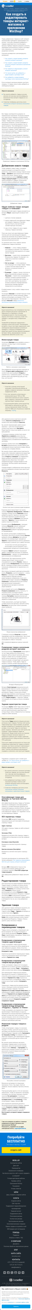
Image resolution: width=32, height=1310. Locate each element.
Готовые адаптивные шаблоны (16, 1178)
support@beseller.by (20, 1128)
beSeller (16, 1160)
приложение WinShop (11, 785)
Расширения (16, 1186)
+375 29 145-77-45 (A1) (16, 1265)
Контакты (16, 1260)
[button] (29, 5)
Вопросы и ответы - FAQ (16, 1238)
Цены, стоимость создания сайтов (16, 1195)
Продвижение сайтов (16, 1213)
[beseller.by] (16, 1280)
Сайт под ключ (16, 1203)
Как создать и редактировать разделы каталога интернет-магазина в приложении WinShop (17, 64)
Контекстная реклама (16, 1219)
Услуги (16, 1198)
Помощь (16, 1232)
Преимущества (16, 1168)
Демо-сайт (16, 1165)
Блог (16, 1250)
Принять (16, 1306)
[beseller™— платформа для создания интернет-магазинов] (8, 5)
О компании (16, 1241)
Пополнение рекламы (16, 1216)
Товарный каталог (16, 1211)
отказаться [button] (11, 1302)
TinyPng (13, 410)
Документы (16, 1244)
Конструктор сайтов (16, 1163)
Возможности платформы (16, 1171)
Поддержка (16, 1235)
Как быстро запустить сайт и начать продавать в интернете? (16, 1174)
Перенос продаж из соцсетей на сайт (16, 1226)
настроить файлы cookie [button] (22, 1302)
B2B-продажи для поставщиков (16, 1229)
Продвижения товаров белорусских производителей (16, 1207)
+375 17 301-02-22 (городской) (16, 1262)
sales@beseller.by (16, 1267)
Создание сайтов (16, 1201)
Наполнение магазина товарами (16, 1224)
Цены (16, 1192)
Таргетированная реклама (16, 1221)
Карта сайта (16, 1253)
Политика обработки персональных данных (16, 1246)
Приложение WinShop (16, 1183)
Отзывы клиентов (16, 1188)
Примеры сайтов (16, 1181)
